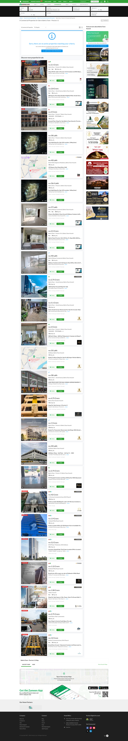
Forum (43, 722)
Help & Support (23, 724)
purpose (22, 8)
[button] (23, 10)
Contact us (22, 720)
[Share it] (44, 81)
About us (22, 718)
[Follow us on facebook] (87, 729)
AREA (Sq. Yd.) (94, 8)
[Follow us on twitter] (87, 732)
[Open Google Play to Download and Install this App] (103, 689)
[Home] (20, 1)
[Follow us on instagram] (91, 729)
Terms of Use (23, 728)
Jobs (21, 722)
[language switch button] (101, 1)
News (43, 720)
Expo (43, 724)
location (49, 8)
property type (77, 8)
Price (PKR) (22, 13)
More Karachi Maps (102, 664)
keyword (49, 13)
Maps (59, 1)
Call (61, 80)
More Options (94, 13)
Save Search (105, 20)
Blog (54, 1)
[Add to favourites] (45, 81)
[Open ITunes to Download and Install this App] (93, 689)
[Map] (42, 81)
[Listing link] (52, 71)
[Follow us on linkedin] (91, 732)
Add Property (45, 728)
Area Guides (48, 1)
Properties (26, 1)
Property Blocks (36, 1)
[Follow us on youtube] (94, 729)
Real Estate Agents (46, 726)
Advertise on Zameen (25, 726)
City (30, 8)
